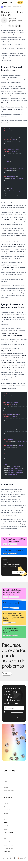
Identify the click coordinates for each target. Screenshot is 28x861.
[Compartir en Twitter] (13, 25)
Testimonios (6, 825)
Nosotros (6, 822)
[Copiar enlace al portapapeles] (9, 25)
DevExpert (6, 819)
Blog (5, 6)
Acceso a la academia (8, 832)
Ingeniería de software (17, 6)
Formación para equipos (9, 790)
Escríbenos (23, 858)
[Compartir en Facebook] (16, 25)
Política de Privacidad (17, 712)
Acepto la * (14, 712)
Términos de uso (7, 851)
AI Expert (20, 2)
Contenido (6, 803)
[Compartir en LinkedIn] (19, 25)
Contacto (6, 829)
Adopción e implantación (9, 794)
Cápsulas (9, 6)
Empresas (6, 787)
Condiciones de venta (8, 841)
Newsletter (6, 813)
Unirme (19, 718)
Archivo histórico (7, 809)
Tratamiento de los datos (9, 714)
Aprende (5, 778)
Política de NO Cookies (8, 845)
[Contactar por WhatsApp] (18, 858)
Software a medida (8, 797)
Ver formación (18, 572)
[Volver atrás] (2, 7)
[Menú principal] (25, 2)
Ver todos (6, 674)
